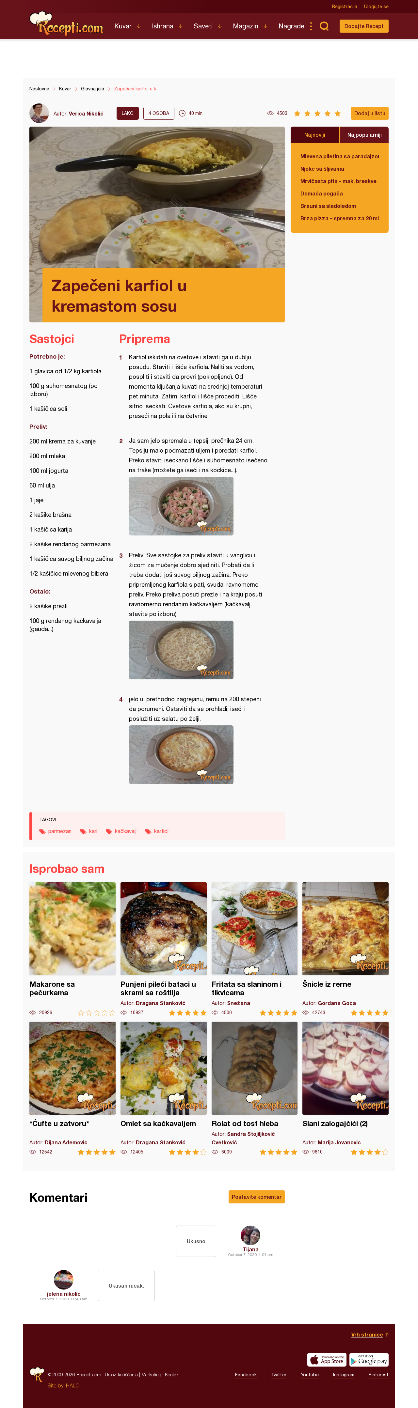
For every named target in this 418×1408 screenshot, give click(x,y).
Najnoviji (314, 135)
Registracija (344, 6)
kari (93, 831)
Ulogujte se (376, 6)
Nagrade (291, 26)
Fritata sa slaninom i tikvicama (255, 949)
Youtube (310, 1374)
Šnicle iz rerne (345, 949)
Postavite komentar (256, 1197)
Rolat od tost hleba (255, 1088)
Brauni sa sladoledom (328, 206)
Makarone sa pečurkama (72, 949)
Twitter (278, 1374)
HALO (72, 1385)
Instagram (343, 1374)
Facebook (246, 1374)
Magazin (245, 26)
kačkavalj (126, 831)
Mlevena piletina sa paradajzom (339, 156)
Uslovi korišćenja (121, 1374)
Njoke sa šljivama (322, 168)
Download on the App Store (326, 1360)
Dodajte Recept (364, 26)
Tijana (251, 1249)
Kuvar (123, 26)
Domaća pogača (321, 193)
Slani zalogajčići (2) (345, 1088)
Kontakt (172, 1374)
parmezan (60, 831)
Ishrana (162, 26)
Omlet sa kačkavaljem (164, 1088)
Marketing (151, 1374)
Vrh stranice (367, 1334)
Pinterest (379, 1374)
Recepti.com (66, 23)
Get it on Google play (369, 1360)
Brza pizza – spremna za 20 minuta (339, 218)
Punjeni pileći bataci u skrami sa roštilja (164, 949)
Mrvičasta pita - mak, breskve (338, 181)
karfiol (161, 831)
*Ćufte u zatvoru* (72, 1088)
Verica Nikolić (86, 113)
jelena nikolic (64, 1294)
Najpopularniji (364, 135)
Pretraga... (324, 26)
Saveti (203, 26)
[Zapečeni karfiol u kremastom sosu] (198, 506)
